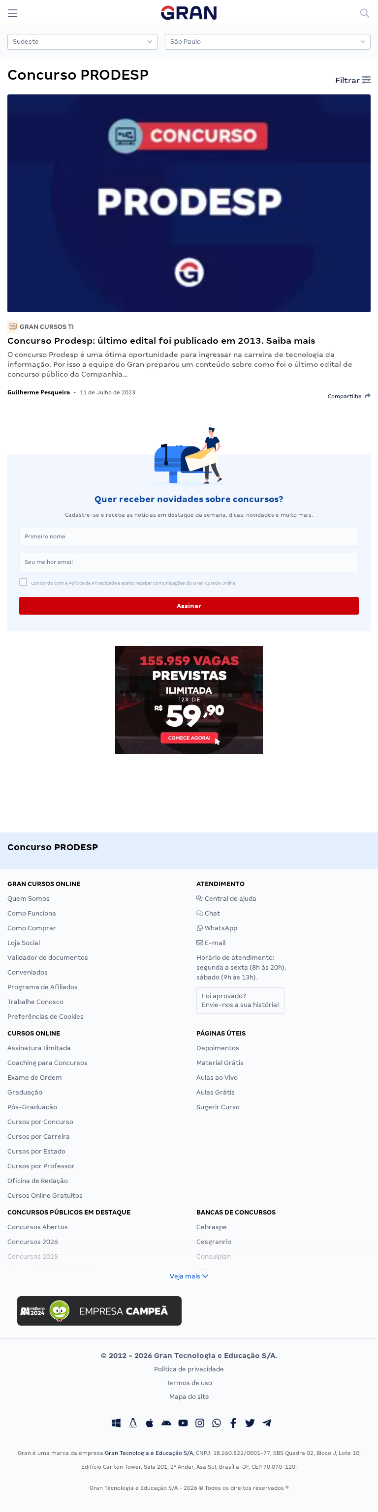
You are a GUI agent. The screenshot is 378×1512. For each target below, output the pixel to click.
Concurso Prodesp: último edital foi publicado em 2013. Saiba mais (161, 340)
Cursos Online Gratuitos (45, 1195)
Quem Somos (28, 898)
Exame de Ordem (34, 1077)
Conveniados (27, 972)
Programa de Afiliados (42, 987)
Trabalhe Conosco (35, 1002)
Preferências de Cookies (45, 1016)
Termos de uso (189, 1383)
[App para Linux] (133, 1424)
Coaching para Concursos (47, 1063)
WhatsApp (220, 928)
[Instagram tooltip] (200, 1424)
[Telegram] (267, 1424)
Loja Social (23, 943)
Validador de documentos (47, 957)
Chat (211, 913)
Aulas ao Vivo (217, 1077)
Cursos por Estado (36, 1151)
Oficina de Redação (37, 1181)
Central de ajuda (229, 898)
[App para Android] (166, 1424)
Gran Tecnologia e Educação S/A (149, 1453)
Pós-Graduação (32, 1107)
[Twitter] (250, 1424)
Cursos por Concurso (40, 1122)
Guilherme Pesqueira (38, 392)
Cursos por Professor (41, 1166)
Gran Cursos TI (46, 326)
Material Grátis (220, 1063)
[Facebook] (233, 1424)
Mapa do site (189, 1396)
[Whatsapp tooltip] (216, 1424)
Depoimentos (217, 1048)
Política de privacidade (189, 1369)
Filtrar (348, 80)
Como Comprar (31, 928)
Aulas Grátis (215, 1092)
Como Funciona (31, 913)
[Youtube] (183, 1424)
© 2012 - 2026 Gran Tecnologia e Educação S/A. (189, 1356)
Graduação (24, 1092)
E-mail (214, 943)
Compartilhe (346, 396)
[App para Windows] (116, 1424)
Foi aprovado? (240, 1000)
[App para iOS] (150, 1424)
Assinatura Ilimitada (39, 1048)
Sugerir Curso (218, 1107)
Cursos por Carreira (38, 1136)
